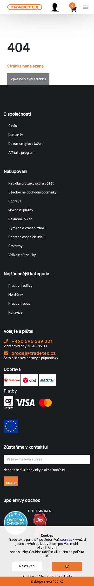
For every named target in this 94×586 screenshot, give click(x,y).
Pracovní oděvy (20, 286)
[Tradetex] (25, 6)
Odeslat (11, 483)
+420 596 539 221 (31, 341)
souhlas (66, 540)
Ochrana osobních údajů (26, 237)
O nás (12, 126)
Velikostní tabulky (22, 255)
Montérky (15, 295)
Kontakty (15, 135)
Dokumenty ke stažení (25, 144)
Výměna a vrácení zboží (26, 228)
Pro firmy (15, 246)
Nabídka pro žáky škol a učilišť (31, 183)
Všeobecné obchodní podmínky (32, 192)
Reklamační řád (20, 219)
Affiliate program (21, 153)
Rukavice (15, 313)
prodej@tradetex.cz (33, 353)
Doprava (14, 201)
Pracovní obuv (19, 304)
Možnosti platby (20, 210)
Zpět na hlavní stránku (28, 79)
